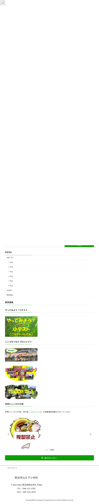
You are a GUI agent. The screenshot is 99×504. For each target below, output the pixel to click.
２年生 (10, 267)
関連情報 (10, 295)
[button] (90, 434)
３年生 (10, 272)
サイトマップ (12, 468)
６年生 (10, 286)
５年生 (10, 281)
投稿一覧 (10, 257)
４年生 (10, 276)
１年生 (10, 262)
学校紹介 (10, 290)
